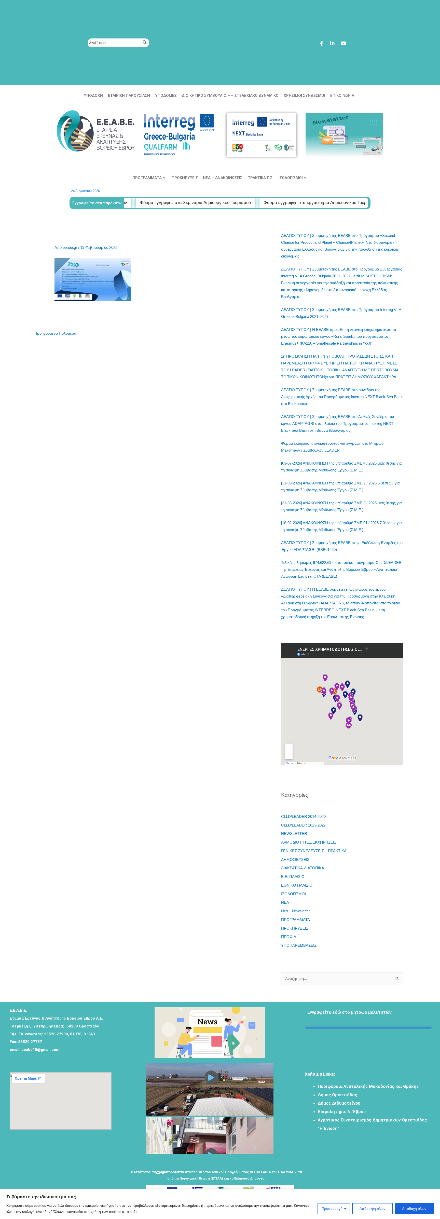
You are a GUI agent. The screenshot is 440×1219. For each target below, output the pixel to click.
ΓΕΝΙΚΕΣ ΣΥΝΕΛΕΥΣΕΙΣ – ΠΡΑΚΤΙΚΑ (314, 851)
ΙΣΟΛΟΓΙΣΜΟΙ (291, 177)
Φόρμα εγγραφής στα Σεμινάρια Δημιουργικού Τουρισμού (146, 202)
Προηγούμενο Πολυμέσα (53, 333)
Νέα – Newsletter (295, 911)
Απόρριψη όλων (372, 1209)
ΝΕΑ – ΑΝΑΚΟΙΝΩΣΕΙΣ (222, 177)
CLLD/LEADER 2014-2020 (303, 816)
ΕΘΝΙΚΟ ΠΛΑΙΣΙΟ (296, 885)
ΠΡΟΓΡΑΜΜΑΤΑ (147, 177)
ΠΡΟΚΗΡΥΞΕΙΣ (185, 177)
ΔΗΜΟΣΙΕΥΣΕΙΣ (295, 859)
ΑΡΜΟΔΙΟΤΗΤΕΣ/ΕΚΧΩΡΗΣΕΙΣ (308, 842)
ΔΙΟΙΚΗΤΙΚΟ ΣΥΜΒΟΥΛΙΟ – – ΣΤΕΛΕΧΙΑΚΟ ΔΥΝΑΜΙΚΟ (230, 95)
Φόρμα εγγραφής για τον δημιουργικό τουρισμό (355, 1032)
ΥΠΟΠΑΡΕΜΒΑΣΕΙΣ (299, 945)
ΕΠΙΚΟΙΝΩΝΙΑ (342, 95)
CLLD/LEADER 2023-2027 (303, 825)
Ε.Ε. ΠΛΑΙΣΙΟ (293, 876)
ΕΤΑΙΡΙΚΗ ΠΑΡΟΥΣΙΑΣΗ (129, 95)
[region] (220, 1204)
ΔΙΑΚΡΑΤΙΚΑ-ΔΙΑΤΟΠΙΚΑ (302, 868)
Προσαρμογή (332, 1209)
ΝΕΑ (285, 902)
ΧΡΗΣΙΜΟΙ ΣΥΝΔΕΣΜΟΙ (304, 95)
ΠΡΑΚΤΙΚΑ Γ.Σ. (260, 177)
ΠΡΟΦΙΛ (288, 936)
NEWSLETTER (294, 833)
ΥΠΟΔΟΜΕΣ (166, 95)
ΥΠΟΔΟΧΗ (93, 95)
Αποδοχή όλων (414, 1209)
